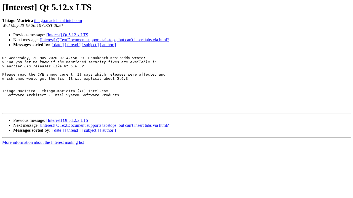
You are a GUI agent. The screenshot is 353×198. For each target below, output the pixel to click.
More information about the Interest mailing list (43, 142)
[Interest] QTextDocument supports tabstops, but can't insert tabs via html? (104, 39)
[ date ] (58, 44)
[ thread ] (73, 44)
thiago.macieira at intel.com (58, 20)
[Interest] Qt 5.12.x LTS (67, 34)
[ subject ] (90, 44)
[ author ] (108, 44)
